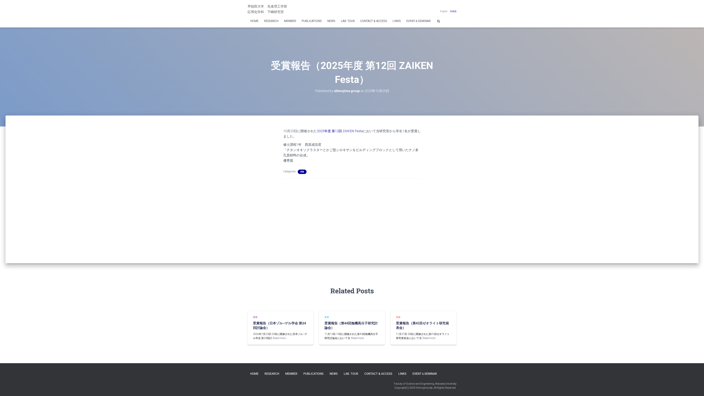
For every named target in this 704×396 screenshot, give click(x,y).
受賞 (302, 172)
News (331, 21)
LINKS (397, 21)
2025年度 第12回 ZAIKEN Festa (340, 131)
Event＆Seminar (418, 21)
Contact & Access (373, 21)
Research (271, 21)
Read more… (280, 338)
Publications (312, 21)
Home (254, 21)
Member (290, 21)
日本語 (453, 11)
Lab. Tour (348, 21)
